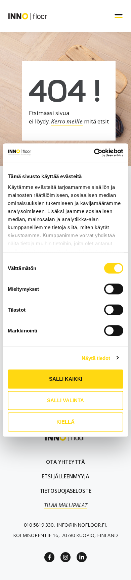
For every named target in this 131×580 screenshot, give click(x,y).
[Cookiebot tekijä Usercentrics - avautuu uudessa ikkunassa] (94, 152)
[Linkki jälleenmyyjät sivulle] (65, 476)
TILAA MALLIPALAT (65, 505)
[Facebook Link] (49, 557)
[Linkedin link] (82, 557)
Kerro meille (67, 121)
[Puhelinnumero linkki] (38, 524)
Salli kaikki (65, 379)
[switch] (113, 289)
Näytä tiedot (96, 358)
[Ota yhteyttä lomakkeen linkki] (65, 462)
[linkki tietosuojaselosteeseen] (65, 491)
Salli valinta (65, 400)
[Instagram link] (65, 557)
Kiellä (65, 422)
